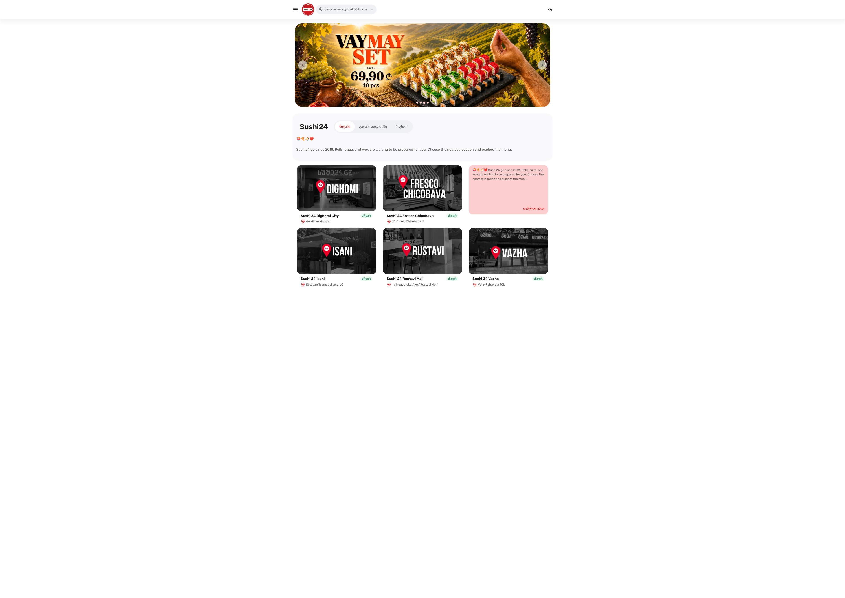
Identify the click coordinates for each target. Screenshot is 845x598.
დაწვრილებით (533, 208)
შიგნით (402, 126)
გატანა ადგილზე (373, 126)
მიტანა (344, 126)
